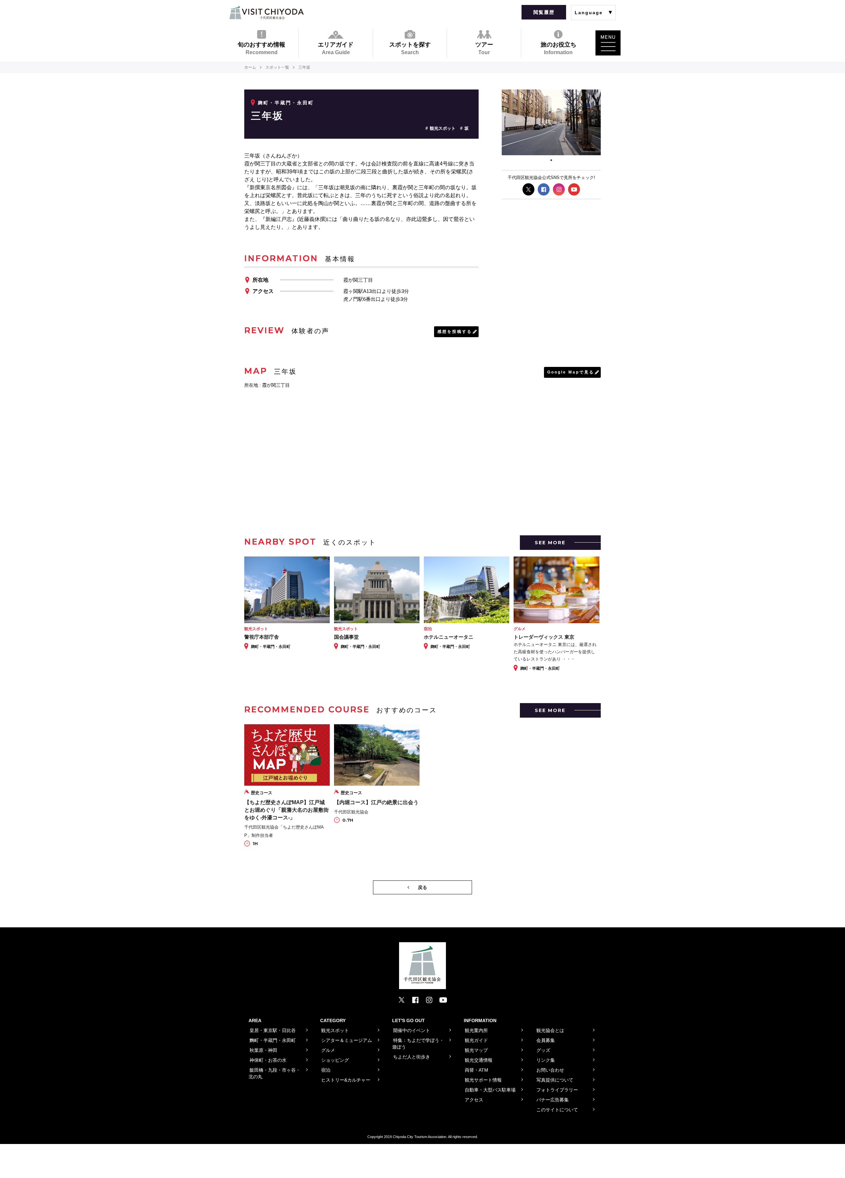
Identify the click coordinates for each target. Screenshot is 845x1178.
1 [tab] (551, 160)
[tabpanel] (551, 122)
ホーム (250, 67)
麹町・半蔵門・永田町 (286, 102)
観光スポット (443, 128)
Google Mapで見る (570, 372)
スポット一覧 (277, 67)
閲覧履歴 (544, 12)
